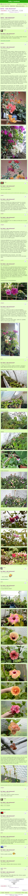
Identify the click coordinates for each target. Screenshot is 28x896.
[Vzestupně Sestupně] (14, 882)
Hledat (20, 10)
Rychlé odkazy (4, 4)
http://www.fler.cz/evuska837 (5, 40)
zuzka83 (2, 195)
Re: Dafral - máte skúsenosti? (8, 33)
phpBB (10, 894)
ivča (1, 857)
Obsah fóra (7, 892)
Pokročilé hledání (22, 10)
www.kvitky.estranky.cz (4, 579)
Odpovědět (3, 10)
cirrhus (4, 567)
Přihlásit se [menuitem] (25, 4)
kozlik (2, 581)
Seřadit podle (11, 880)
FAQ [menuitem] (9, 4)
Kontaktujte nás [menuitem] (19, 892)
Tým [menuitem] (24, 892)
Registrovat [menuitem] (20, 4)
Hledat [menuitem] (26, 6)
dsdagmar (2, 43)
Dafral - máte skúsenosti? (8, 8)
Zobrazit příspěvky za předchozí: (9, 879)
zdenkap (5, 868)
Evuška (5, 798)
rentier (5, 182)
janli (4, 812)
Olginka (5, 846)
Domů (3, 892)
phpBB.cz (16, 895)
